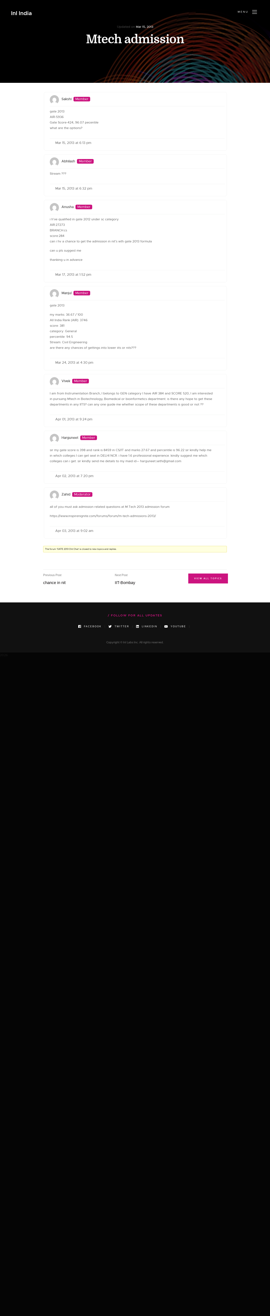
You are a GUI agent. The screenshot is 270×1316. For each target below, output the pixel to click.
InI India (21, 13)
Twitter (121, 626)
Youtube (177, 626)
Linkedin (149, 626)
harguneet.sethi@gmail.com (160, 461)
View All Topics (208, 578)
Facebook (92, 626)
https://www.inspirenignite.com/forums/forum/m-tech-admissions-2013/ (103, 516)
